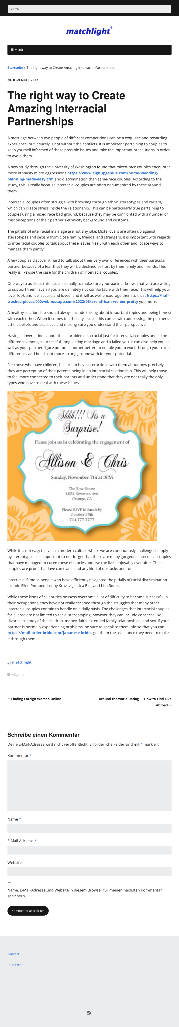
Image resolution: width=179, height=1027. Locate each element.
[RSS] (90, 1013)
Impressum (15, 964)
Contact (13, 954)
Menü (19, 50)
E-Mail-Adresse (21, 840)
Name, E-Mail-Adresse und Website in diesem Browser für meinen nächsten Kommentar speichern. (84, 893)
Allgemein (20, 674)
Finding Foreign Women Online (36, 699)
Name (14, 819)
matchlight (22, 662)
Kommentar (19, 755)
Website (14, 862)
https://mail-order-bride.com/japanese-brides (49, 632)
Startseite (15, 67)
